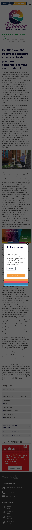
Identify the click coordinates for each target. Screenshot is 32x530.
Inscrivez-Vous (16, 275)
